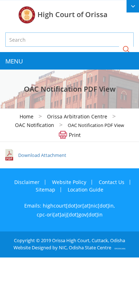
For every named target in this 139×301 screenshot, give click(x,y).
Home (27, 116)
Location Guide (85, 189)
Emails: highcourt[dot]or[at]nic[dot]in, (69, 205)
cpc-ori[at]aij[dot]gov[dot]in (70, 214)
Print (75, 134)
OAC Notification (34, 125)
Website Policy (69, 182)
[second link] (133, 6)
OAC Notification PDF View (96, 125)
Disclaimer (27, 182)
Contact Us (111, 182)
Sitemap (45, 189)
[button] (126, 49)
